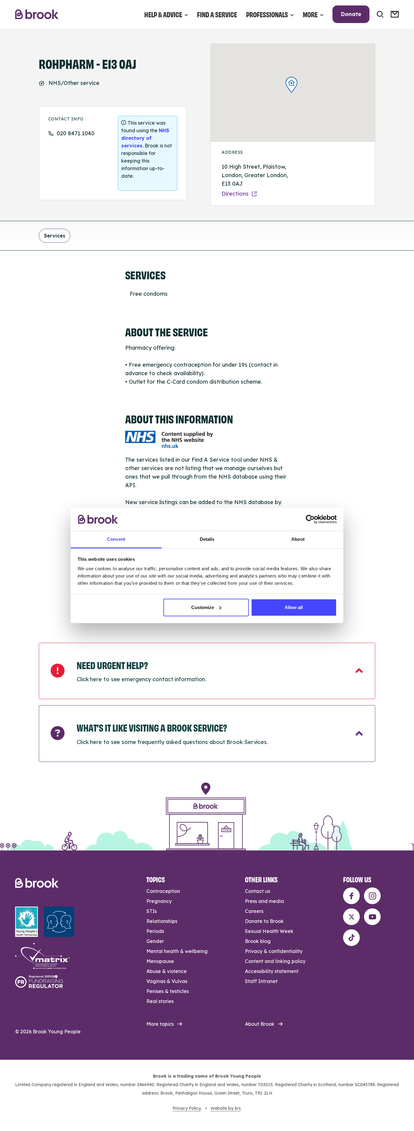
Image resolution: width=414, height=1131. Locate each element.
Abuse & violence (166, 971)
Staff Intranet (261, 981)
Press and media (264, 901)
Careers (254, 911)
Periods (155, 931)
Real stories (160, 1001)
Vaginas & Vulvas (166, 981)
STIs (151, 911)
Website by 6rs (226, 1108)
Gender (155, 941)
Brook (36, 14)
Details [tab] (207, 539)
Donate (351, 14)
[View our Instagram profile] (372, 895)
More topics (160, 1024)
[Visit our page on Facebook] (351, 895)
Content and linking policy (275, 961)
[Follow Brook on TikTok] (351, 937)
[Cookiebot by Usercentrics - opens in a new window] (310, 519)
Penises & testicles (167, 991)
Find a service (217, 14)
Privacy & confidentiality (273, 951)
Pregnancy (159, 901)
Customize (202, 607)
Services (54, 236)
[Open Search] (380, 14)
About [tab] (298, 539)
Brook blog (258, 941)
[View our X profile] (351, 916)
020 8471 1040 (76, 133)
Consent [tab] (116, 539)
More (310, 14)
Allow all (294, 607)
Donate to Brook (264, 921)
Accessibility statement (272, 971)
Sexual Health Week (269, 931)
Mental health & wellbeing (177, 951)
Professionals (267, 14)
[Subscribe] (395, 14)
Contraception (163, 891)
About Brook (259, 1024)
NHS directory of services (145, 138)
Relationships (161, 921)
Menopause (160, 961)
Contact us (257, 891)
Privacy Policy (186, 1108)
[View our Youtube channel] (372, 916)
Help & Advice (163, 14)
